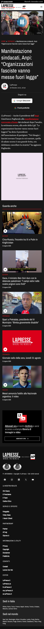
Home (3, 41)
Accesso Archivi (8, 2)
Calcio (5, 390)
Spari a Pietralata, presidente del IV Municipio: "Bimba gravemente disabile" (20, 321)
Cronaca (11, 41)
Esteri (5, 236)
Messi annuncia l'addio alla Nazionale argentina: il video (19, 395)
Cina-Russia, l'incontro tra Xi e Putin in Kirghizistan (20, 241)
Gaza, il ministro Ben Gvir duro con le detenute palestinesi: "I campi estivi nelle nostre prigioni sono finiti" (20, 281)
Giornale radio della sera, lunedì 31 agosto (21, 357)
